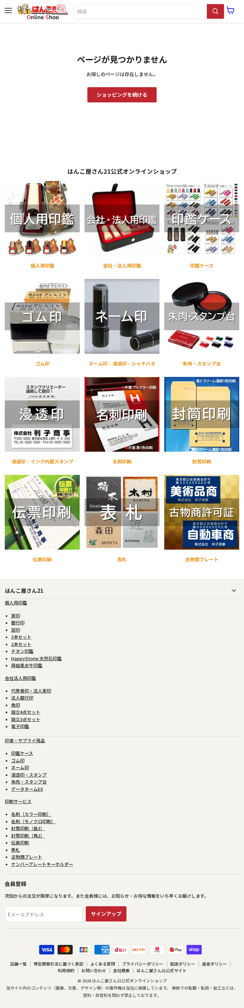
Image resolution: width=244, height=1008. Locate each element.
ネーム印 (20, 767)
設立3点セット (25, 719)
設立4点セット (25, 712)
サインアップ (106, 913)
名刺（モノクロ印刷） (33, 821)
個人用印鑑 (16, 602)
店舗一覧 (18, 964)
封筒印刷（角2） (28, 835)
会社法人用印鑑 (20, 678)
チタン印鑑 (22, 651)
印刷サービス (18, 801)
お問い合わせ (93, 970)
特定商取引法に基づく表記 (58, 964)
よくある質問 (102, 964)
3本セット (21, 637)
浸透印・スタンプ (29, 775)
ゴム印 (17, 760)
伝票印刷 (20, 842)
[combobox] (140, 11)
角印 (15, 705)
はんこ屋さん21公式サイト (161, 970)
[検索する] (215, 11)
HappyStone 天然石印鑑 (36, 658)
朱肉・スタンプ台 (29, 782)
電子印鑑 (20, 726)
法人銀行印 (22, 698)
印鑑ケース (22, 753)
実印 (15, 615)
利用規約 (66, 970)
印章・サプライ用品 (25, 740)
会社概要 (121, 970)
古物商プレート (26, 857)
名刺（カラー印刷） (31, 814)
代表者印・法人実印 (31, 691)
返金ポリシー (214, 964)
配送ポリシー (182, 964)
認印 (15, 630)
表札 (15, 850)
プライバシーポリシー (142, 964)
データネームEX (27, 789)
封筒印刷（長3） (28, 828)
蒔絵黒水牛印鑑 (26, 665)
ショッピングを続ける (122, 94)
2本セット (21, 644)
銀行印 (17, 622)
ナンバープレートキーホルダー (42, 864)
